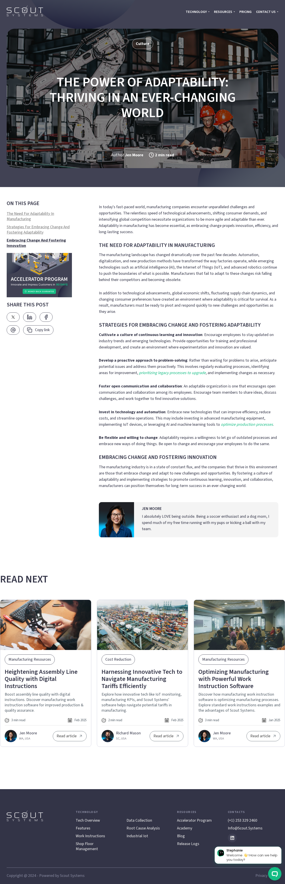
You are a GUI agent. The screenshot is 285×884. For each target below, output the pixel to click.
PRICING (245, 12)
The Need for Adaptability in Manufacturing (30, 216)
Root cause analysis (143, 828)
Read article (67, 736)
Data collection (139, 820)
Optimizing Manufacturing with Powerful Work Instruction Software (233, 678)
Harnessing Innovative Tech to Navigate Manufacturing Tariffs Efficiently (142, 678)
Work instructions (90, 836)
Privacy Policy (266, 875)
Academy (184, 828)
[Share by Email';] (13, 330)
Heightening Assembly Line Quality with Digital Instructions (41, 678)
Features (83, 828)
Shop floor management (87, 846)
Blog (181, 836)
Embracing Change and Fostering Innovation (36, 243)
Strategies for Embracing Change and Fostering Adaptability (38, 229)
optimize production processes (247, 424)
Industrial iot (137, 836)
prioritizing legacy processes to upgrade (172, 373)
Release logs (188, 843)
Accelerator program (194, 820)
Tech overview (88, 820)
